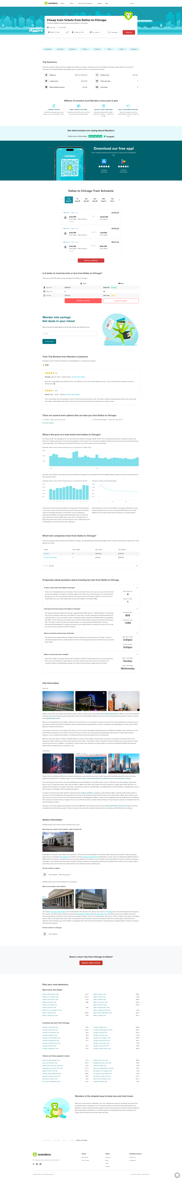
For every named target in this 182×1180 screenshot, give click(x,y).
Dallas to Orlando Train (49, 1013)
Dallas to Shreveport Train (50, 1015)
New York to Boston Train (49, 1063)
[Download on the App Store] (104, 161)
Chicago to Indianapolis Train (50, 1040)
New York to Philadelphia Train (51, 1081)
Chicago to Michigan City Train (51, 1043)
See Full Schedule (91, 260)
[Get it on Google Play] (123, 161)
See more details (48, 423)
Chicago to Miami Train (99, 1027)
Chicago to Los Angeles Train (101, 1038)
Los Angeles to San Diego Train (102, 1073)
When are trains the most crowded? (56, 654)
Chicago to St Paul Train (100, 1032)
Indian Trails (89, 914)
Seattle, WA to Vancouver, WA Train (52, 1065)
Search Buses (121, 301)
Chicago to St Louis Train (100, 1035)
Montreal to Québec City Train (51, 1076)
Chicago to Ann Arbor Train (101, 1043)
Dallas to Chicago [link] (81, 1140)
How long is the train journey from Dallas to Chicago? (62, 609)
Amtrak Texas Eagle (78, 377)
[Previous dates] (63, 200)
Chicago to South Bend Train (50, 1032)
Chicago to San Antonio (90, 857)
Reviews (72, 49)
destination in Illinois (124, 778)
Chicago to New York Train (50, 1030)
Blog (106, 3)
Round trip (63, 27)
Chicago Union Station (58, 911)
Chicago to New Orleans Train (102, 1048)
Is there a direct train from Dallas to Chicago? (59, 587)
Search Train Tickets (91, 963)
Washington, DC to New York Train (52, 1068)
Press (107, 1163)
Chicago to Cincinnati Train (101, 1046)
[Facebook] (37, 1164)
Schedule (48, 49)
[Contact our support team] (177, 1175)
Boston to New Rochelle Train (51, 1060)
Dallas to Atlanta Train (99, 999)
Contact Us (132, 1157)
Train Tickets (46, 1140)
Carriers (97, 49)
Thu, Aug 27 (96, 32)
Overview (60, 49)
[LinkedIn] (40, 1164)
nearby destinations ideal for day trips (117, 806)
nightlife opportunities (52, 718)
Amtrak (46, 553)
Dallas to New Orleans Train (50, 994)
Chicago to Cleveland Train (50, 1027)
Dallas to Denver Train (99, 994)
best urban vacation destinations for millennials (94, 778)
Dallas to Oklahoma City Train (101, 1010)
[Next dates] (119, 200)
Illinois (64, 1140)
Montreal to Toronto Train (49, 1079)
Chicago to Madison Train (49, 1035)
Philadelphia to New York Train (102, 1063)
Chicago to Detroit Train (49, 1046)
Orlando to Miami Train (99, 1065)
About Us (108, 1157)
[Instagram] (34, 1164)
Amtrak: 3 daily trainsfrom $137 (54, 419)
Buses (62, 3)
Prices (85, 49)
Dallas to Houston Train (49, 1002)
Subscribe (49, 341)
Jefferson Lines (101, 914)
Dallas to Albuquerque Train (101, 1007)
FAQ (109, 49)
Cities (122, 49)
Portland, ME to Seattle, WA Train (52, 1073)
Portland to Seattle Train (100, 1081)
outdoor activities (87, 793)
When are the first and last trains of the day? (59, 633)
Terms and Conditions (136, 1174)
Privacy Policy (145, 1174)
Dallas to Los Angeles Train (50, 997)
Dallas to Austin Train (99, 997)
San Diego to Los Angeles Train (102, 1071)
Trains (71, 3)
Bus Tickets (85, 1157)
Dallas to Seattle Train (99, 1015)
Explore (99, 3)
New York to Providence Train (102, 1079)
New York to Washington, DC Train (103, 1068)
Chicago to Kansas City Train (101, 1040)
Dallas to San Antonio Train (50, 999)
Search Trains (83, 301)
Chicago (71, 1140)
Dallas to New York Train (100, 1002)
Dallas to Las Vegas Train (49, 1005)
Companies (132, 1160)
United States (56, 1140)
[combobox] (55, 32)
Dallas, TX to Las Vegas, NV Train (52, 1010)
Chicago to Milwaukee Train (50, 1048)
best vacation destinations (110, 714)
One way (52, 27)
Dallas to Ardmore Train (49, 1007)
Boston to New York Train (49, 1071)
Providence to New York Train (102, 1076)
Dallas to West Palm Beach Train (102, 1013)
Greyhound (80, 914)
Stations (134, 49)
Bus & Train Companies (85, 3)
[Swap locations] (67, 32)
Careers (108, 1166)
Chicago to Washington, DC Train (103, 1030)
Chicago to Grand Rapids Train (51, 1038)
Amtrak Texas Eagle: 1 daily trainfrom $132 (108, 419)
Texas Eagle (64, 857)
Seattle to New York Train (100, 1060)
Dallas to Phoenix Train (100, 1005)
